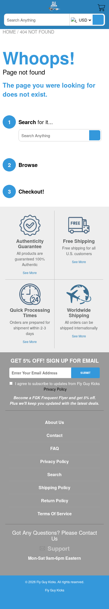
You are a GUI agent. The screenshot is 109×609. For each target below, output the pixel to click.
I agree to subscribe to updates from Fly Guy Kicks (57, 386)
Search (54, 474)
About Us (54, 422)
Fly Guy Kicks (46, 581)
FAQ (54, 448)
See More (30, 272)
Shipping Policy (54, 487)
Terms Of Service (55, 513)
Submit (85, 373)
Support (59, 548)
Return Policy (54, 500)
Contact (54, 435)
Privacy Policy (55, 389)
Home (9, 31)
